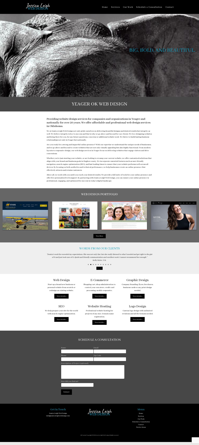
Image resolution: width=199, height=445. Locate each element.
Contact (169, 7)
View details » (61, 296)
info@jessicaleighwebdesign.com (58, 416)
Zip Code (97, 355)
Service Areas (141, 427)
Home (105, 7)
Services (115, 7)
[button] (88, 264)
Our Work (128, 7)
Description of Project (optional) (75, 363)
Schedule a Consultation (149, 7)
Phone (63, 355)
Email (96, 348)
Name (63, 348)
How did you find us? (69, 381)
